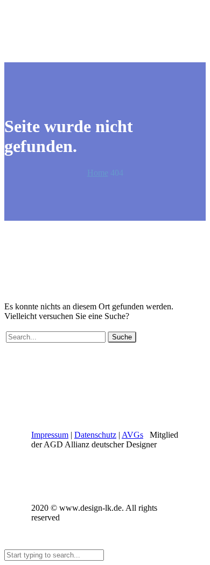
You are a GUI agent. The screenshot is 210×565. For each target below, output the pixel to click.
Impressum (49, 434)
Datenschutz (95, 434)
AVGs (132, 434)
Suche (122, 337)
